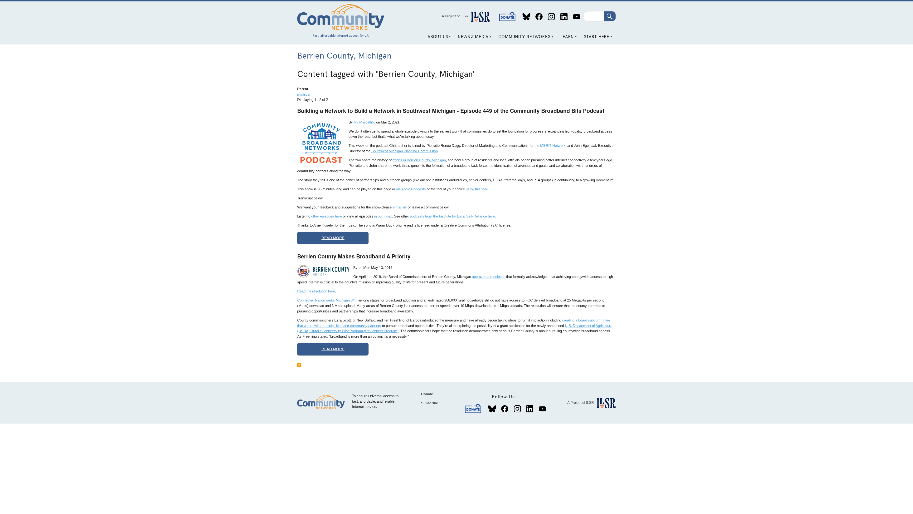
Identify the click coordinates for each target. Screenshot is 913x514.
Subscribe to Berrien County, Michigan (299, 365)
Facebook (539, 16)
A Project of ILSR (455, 16)
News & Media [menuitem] (471, 38)
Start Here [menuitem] (594, 38)
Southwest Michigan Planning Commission (404, 151)
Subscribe (429, 403)
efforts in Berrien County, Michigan (419, 160)
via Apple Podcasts (411, 189)
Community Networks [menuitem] (522, 38)
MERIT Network (552, 145)
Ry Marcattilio (364, 122)
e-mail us (400, 207)
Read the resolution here (316, 291)
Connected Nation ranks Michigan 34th (327, 300)
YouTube (576, 16)
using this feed (477, 189)
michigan (304, 94)
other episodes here (326, 216)
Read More (333, 238)
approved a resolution (488, 277)
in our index (383, 216)
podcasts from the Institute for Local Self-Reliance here (452, 216)
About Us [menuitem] (436, 38)
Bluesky (526, 16)
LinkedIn (563, 16)
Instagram (551, 16)
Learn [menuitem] (565, 38)
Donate (507, 16)
